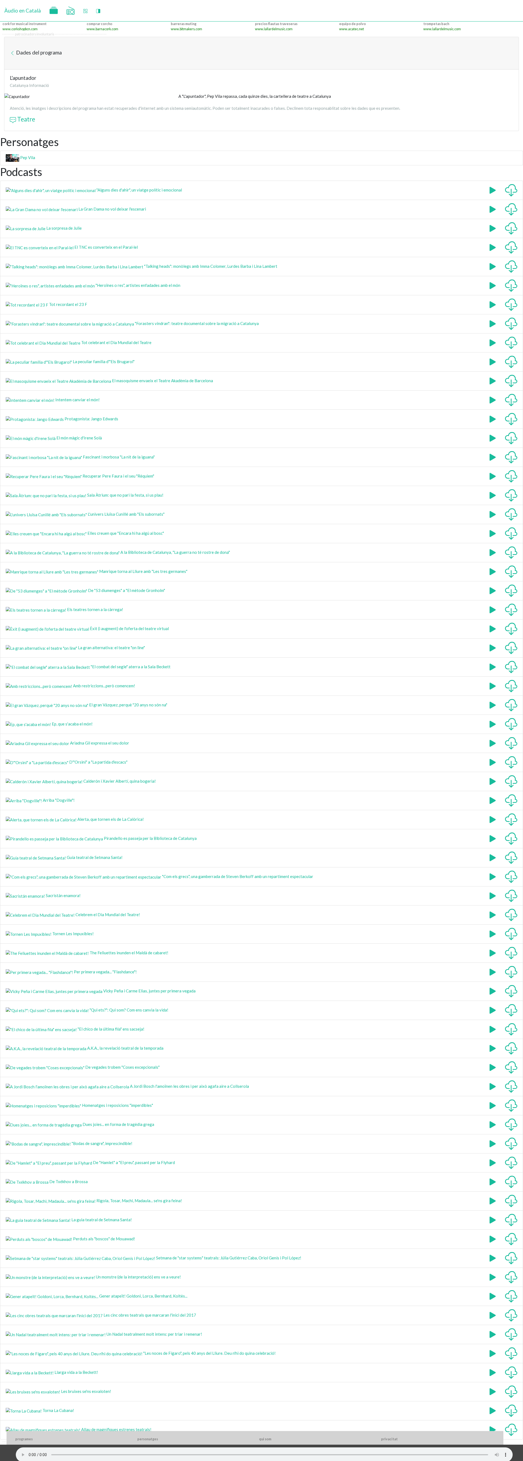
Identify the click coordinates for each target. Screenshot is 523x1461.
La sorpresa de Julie (63, 228)
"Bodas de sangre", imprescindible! (101, 1143)
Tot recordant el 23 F (67, 304)
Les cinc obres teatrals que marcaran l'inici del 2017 (149, 1315)
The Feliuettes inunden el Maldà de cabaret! (128, 952)
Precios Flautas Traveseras (276, 24)
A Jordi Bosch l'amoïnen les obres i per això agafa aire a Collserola (189, 1086)
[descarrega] (511, 189)
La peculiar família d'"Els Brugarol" (103, 361)
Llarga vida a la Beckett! (76, 1372)
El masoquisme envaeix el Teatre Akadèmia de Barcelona (162, 380)
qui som (265, 1439)
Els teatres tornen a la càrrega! (94, 609)
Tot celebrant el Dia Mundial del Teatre (115, 342)
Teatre (25, 119)
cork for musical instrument (24, 24)
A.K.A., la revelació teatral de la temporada (124, 1048)
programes (24, 1439)
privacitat (389, 1439)
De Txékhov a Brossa (68, 1181)
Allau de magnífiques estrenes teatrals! (115, 1429)
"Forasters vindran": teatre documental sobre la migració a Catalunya (196, 323)
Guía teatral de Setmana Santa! (94, 857)
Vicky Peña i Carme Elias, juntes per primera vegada (149, 990)
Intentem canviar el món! (77, 399)
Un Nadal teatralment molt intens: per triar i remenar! (154, 1334)
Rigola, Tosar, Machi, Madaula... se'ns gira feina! (139, 1200)
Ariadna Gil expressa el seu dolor (99, 742)
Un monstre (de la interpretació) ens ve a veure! (138, 1276)
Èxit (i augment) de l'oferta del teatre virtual (129, 628)
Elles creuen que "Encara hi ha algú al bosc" (125, 533)
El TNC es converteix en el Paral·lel (106, 247)
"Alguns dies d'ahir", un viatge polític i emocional (139, 189)
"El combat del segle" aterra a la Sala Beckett (130, 666)
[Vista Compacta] (85, 10)
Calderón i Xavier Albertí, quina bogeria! (119, 781)
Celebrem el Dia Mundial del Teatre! (107, 914)
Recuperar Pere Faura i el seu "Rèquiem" (118, 475)
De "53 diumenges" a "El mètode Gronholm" (126, 590)
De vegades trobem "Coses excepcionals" (122, 1067)
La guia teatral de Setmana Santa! (101, 1219)
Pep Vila (27, 157)
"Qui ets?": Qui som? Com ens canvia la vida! (128, 1009)
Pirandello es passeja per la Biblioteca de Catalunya (150, 838)
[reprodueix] (492, 189)
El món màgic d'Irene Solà (79, 437)
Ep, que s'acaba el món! (72, 723)
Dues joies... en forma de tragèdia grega (118, 1124)
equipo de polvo (352, 24)
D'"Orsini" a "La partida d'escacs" (97, 762)
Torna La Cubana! (58, 1410)
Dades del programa (38, 52)
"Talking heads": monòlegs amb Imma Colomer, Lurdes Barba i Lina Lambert (210, 266)
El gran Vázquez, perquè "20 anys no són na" (127, 704)
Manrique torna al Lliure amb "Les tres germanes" (142, 571)
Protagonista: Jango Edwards (91, 418)
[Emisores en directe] (70, 10)
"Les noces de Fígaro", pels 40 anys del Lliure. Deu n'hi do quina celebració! (209, 1353)
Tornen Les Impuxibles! (72, 933)
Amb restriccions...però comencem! (103, 685)
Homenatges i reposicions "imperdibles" (117, 1105)
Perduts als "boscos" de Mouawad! (103, 1238)
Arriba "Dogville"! (58, 800)
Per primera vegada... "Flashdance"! (105, 971)
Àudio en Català (22, 10)
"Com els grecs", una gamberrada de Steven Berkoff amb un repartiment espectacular (237, 876)
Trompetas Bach (436, 24)
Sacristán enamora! (63, 895)
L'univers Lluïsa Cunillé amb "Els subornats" (126, 514)
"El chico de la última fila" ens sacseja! (110, 1028)
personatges (147, 1439)
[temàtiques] (53, 10)
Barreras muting (183, 24)
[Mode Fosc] (98, 10)
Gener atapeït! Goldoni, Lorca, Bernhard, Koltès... (142, 1295)
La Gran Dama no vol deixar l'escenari (112, 208)
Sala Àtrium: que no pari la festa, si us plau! (124, 495)
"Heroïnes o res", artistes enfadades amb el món (137, 285)
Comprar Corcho (99, 24)
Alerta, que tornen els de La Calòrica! (110, 819)
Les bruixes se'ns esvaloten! (85, 1391)
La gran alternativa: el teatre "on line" (111, 647)
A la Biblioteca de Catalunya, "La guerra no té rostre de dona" (175, 552)
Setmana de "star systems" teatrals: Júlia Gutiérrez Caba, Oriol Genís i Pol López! (228, 1257)
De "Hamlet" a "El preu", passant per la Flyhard (133, 1162)
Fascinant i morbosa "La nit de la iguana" (118, 456)
